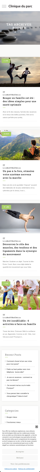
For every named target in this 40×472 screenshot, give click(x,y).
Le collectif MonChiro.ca (12, 95)
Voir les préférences (20, 464)
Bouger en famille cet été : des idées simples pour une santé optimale (19, 101)
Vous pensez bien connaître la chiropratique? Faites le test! (18, 394)
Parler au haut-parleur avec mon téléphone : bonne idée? (18, 370)
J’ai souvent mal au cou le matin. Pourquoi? (19, 386)
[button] (37, 427)
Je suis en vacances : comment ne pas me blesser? (19, 378)
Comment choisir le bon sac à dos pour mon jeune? (19, 362)
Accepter (20, 451)
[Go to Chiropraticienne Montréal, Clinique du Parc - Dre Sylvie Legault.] (15, 32)
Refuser (20, 458)
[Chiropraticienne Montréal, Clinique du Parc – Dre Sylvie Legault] (20, 6)
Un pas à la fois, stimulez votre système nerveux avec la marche (18, 174)
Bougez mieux (12, 417)
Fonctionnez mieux (14, 422)
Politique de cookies (11, 469)
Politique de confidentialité (26, 469)
